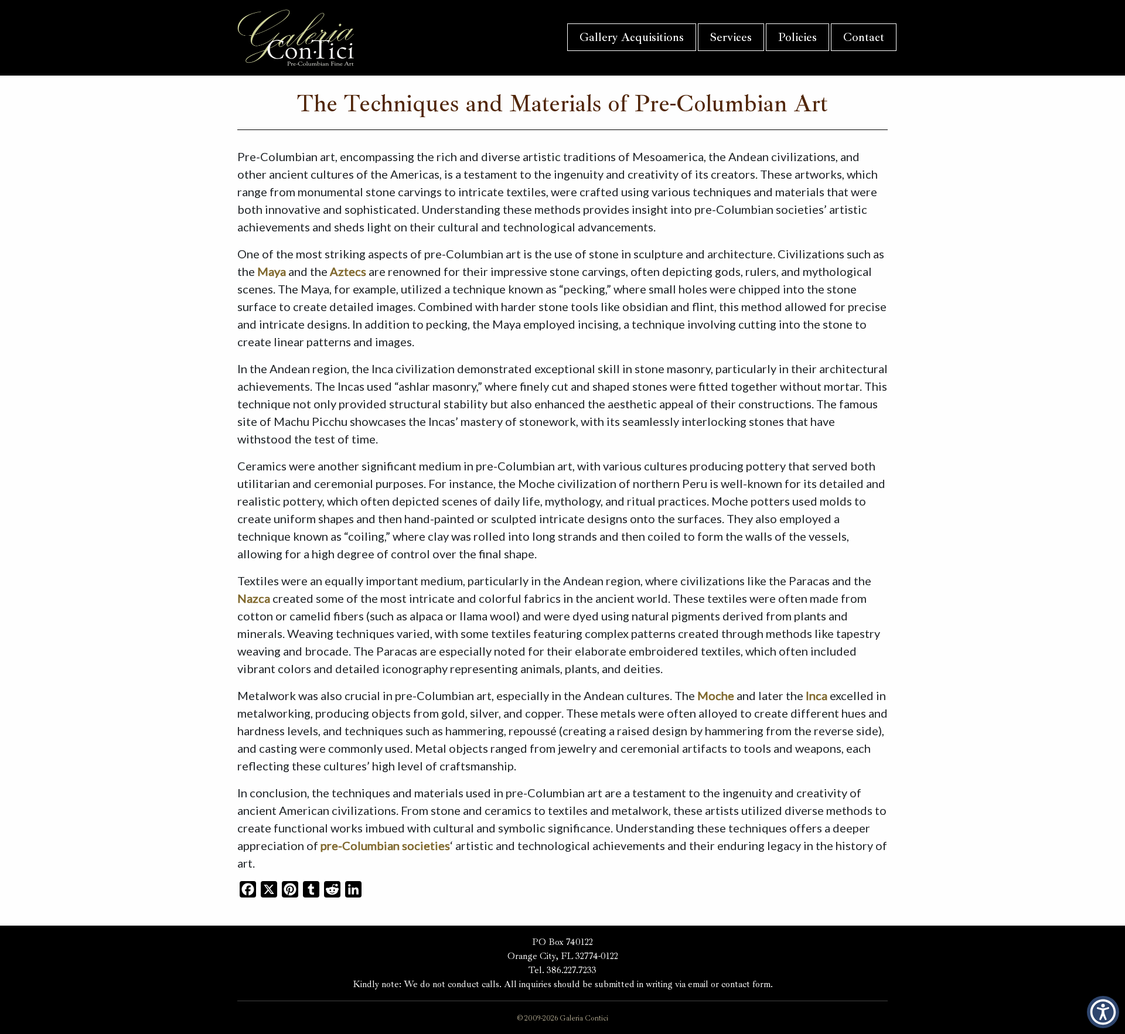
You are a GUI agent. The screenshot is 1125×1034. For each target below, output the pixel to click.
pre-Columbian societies (385, 845)
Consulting (736, 65)
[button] (1103, 1012)
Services (731, 37)
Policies (797, 37)
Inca (816, 695)
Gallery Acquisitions (631, 37)
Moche (715, 695)
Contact (863, 37)
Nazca (253, 598)
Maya (271, 271)
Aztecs (348, 271)
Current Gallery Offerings (640, 65)
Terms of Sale (811, 65)
